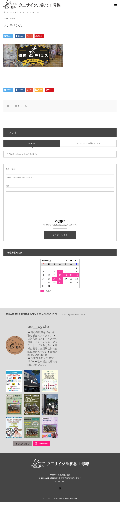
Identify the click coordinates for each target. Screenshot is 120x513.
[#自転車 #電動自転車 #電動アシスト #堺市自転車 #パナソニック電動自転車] (50, 404)
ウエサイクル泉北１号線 (53, 498)
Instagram (60, 488)
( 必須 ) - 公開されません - (19, 177)
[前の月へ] (65, 261)
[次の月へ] (77, 261)
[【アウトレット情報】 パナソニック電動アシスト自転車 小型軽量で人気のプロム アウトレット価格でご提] (50, 427)
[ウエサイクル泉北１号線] (60, 4)
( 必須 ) (11, 169)
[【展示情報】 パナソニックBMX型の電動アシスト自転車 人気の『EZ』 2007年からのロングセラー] (32, 404)
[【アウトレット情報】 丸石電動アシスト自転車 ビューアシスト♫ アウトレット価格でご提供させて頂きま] (32, 381)
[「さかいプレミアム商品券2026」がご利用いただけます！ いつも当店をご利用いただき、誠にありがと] (14, 427)
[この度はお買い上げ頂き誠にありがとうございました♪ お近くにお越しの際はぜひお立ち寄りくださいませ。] (14, 404)
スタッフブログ (15, 12)
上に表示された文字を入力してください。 (60, 224)
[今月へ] (71, 261)
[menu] (115, 4)
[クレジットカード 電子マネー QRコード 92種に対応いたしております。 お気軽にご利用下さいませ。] (14, 381)
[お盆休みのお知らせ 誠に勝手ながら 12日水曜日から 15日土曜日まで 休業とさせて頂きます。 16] (50, 381)
